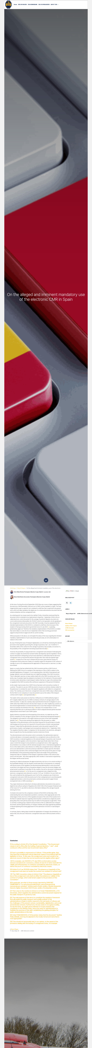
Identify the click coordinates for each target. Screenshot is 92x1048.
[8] (18, 720)
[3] (15, 659)
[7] (60, 716)
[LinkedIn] (70, 602)
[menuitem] (15, 4)
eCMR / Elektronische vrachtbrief (27, 930)
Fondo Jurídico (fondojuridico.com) (44, 888)
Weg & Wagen (21, 588)
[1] (48, 627)
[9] (25, 771)
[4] (23, 695)
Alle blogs (13, 588)
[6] (34, 707)
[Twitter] (66, 602)
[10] (32, 781)
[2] (47, 648)
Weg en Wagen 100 (15, 930)
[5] (35, 695)
